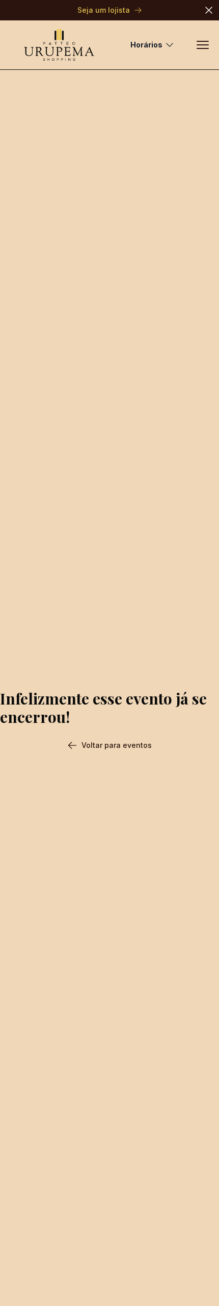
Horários (146, 44)
